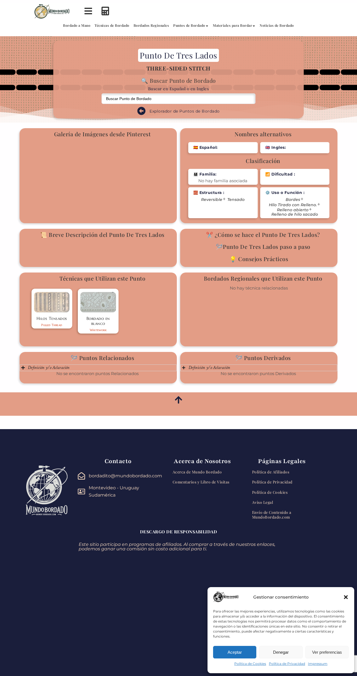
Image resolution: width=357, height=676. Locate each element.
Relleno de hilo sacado (294, 214)
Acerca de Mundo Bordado (197, 471)
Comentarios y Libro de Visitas (201, 481)
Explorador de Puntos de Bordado (184, 111)
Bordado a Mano (76, 25)
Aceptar (235, 652)
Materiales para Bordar (232, 25)
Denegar (281, 652)
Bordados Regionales (151, 25)
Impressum (317, 664)
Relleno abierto (292, 210)
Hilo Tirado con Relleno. (293, 205)
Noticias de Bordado (277, 25)
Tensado (236, 200)
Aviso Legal (262, 502)
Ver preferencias (327, 652)
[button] (346, 597)
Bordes (293, 200)
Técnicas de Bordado (112, 25)
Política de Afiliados (271, 471)
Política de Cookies (250, 664)
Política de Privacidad (287, 664)
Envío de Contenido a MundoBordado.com (271, 514)
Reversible (211, 200)
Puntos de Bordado (189, 25)
